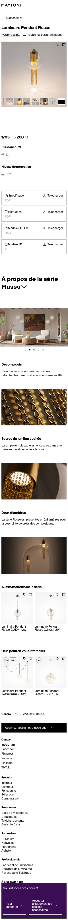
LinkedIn (7, 762)
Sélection (7, 794)
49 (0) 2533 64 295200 (30, 713)
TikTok (5, 767)
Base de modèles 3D (14, 812)
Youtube (6, 758)
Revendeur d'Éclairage (16, 872)
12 (7, 154)
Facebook (7, 749)
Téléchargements (12, 820)
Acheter (6, 850)
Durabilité (7, 839)
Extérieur (7, 786)
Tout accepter (12, 905)
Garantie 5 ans (10, 824)
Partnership (8, 846)
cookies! (32, 888)
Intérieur (6, 782)
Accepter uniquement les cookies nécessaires (42, 905)
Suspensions (14, 17)
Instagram (8, 744)
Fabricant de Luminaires (17, 865)
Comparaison (10, 798)
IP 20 (9, 174)
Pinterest (7, 753)
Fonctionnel (9, 790)
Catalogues (8, 816)
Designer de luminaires (16, 868)
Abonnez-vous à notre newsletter (26, 727)
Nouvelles (7, 842)
